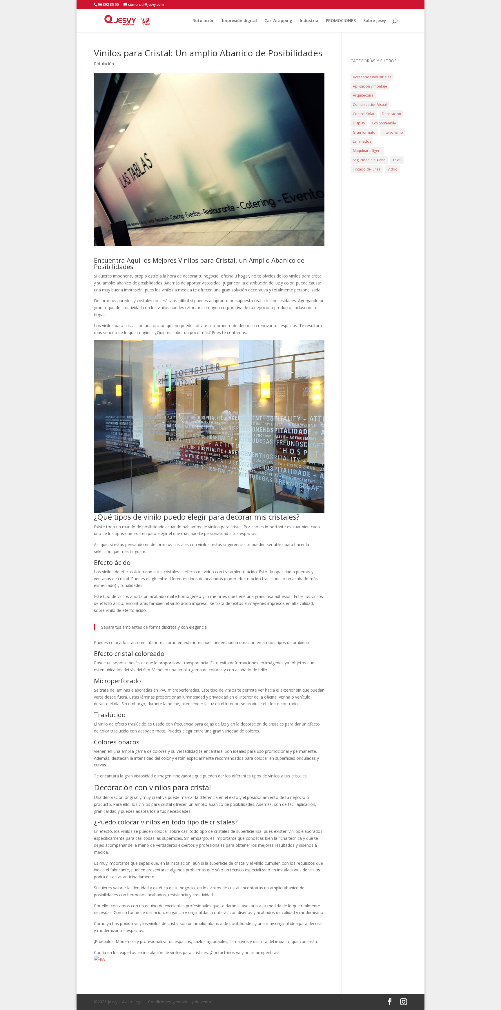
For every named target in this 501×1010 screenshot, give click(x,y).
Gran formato (364, 132)
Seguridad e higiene (369, 159)
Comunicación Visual (370, 104)
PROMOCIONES (341, 21)
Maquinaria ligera (367, 150)
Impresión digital (239, 21)
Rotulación (204, 21)
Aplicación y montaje (370, 86)
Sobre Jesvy (374, 21)
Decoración (391, 113)
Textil (397, 159)
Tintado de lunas (366, 169)
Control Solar (364, 113)
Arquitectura (363, 95)
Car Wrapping (278, 21)
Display (359, 123)
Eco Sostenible (384, 123)
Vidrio (392, 169)
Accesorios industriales (372, 77)
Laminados (362, 141)
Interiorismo (393, 132)
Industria (309, 21)
